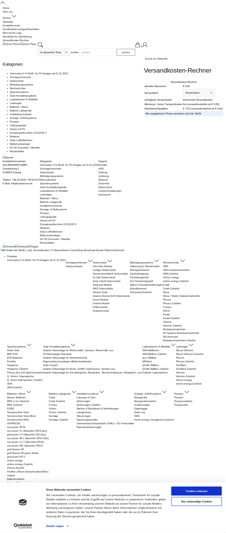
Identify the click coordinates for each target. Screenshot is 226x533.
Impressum (104, 194)
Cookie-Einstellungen (109, 190)
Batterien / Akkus (19, 106)
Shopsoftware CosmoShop (68, 250)
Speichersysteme (19, 92)
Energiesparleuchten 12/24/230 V (28, 132)
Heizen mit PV (17, 129)
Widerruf (103, 179)
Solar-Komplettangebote (23, 95)
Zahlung (102, 172)
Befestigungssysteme (21, 84)
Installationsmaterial (20, 114)
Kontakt (102, 164)
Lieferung (103, 176)
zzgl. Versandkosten (38, 250)
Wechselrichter (18, 88)
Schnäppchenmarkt (20, 77)
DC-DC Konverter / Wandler (25, 147)
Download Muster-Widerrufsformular (104, 250)
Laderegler (16, 103)
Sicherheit (103, 183)
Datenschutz (105, 187)
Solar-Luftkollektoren (21, 140)
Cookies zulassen (196, 491)
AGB (100, 168)
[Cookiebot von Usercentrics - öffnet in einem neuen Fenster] (22, 526)
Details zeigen (55, 526)
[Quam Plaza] (11, 44)
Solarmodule (16, 80)
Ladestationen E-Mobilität (24, 99)
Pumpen (14, 121)
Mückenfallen (17, 151)
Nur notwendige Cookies (196, 501)
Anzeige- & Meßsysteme (23, 118)
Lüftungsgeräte (18, 125)
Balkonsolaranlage (20, 143)
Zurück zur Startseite (156, 58)
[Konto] (144, 46)
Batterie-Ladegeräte (21, 110)
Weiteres (14, 136)
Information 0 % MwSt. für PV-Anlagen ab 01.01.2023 (39, 73)
